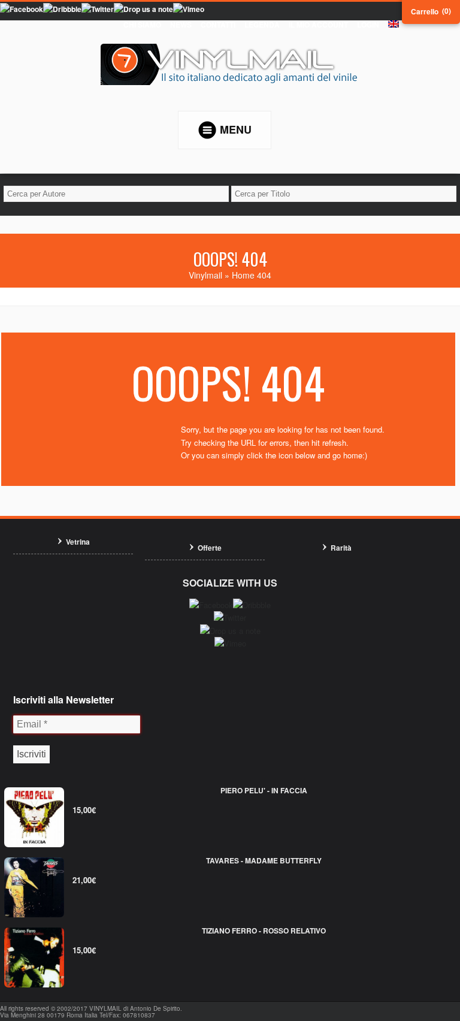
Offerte (210, 547)
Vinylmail (205, 275)
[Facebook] (21, 9)
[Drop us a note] (143, 9)
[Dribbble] (62, 9)
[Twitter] (97, 9)
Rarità (341, 547)
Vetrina (78, 541)
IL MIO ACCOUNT (318, 24)
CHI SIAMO (142, 24)
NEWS (181, 24)
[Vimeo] (188, 9)
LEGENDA (262, 24)
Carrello (424, 11)
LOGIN (368, 24)
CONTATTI (218, 24)
